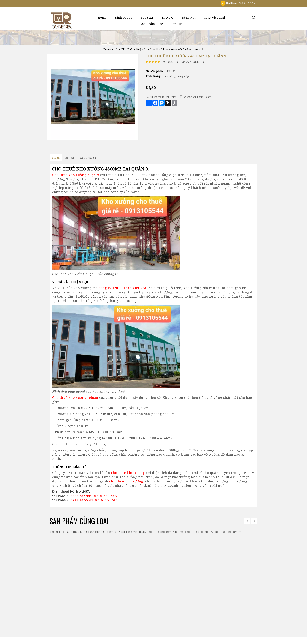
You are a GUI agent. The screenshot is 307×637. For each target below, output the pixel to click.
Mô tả (56, 157)
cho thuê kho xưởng (227, 531)
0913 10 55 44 (237, 579)
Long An (147, 18)
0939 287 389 (216, 579)
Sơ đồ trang (141, 578)
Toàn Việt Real (214, 18)
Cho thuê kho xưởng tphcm (165, 531)
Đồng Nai (189, 18)
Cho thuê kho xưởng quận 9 (86, 531)
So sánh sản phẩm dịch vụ (198, 96)
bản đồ (70, 157)
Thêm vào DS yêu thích (163, 96)
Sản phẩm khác (151, 24)
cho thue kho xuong (198, 531)
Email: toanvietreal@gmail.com (217, 584)
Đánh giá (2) (88, 157)
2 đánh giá (170, 62)
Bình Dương (123, 18)
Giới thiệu (140, 568)
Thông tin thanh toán (148, 573)
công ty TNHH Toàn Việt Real (125, 531)
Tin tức (176, 24)
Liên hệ (138, 584)
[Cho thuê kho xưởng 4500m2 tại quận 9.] (93, 97)
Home (102, 18)
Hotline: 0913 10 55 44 (241, 3)
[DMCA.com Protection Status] (153, 629)
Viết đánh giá (195, 62)
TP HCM (167, 18)
